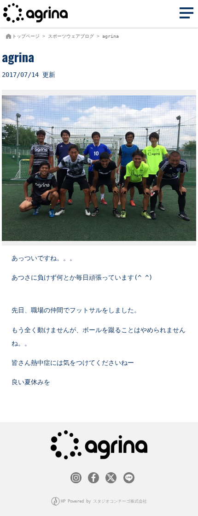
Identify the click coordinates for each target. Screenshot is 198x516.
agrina (110, 36)
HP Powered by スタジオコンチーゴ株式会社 (104, 501)
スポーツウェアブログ (71, 36)
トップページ (26, 36)
